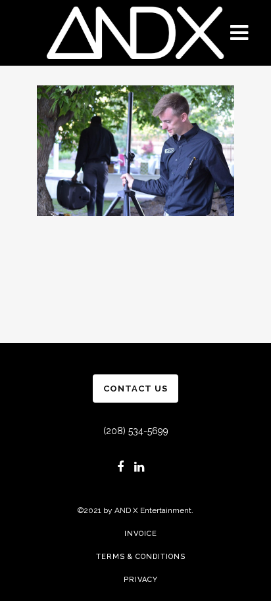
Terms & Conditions (140, 556)
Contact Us (135, 388)
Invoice (140, 533)
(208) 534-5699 (135, 431)
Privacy (141, 579)
